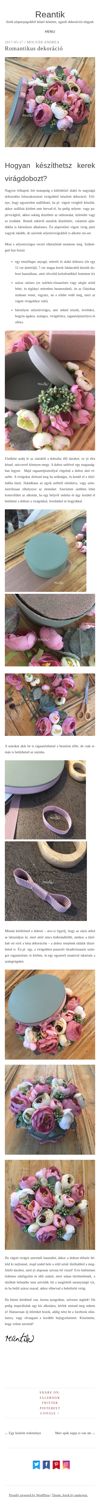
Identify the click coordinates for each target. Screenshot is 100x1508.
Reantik (50, 14)
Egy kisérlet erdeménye (23, 1433)
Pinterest (50, 1408)
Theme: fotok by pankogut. (70, 1495)
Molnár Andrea (43, 42)
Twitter (50, 1403)
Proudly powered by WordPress (29, 1495)
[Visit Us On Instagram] (66, 1468)
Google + (49, 1413)
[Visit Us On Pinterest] (56, 1468)
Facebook (50, 1398)
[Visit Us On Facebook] (46, 1468)
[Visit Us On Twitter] (36, 1468)
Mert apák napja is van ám (75, 1433)
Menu (50, 32)
